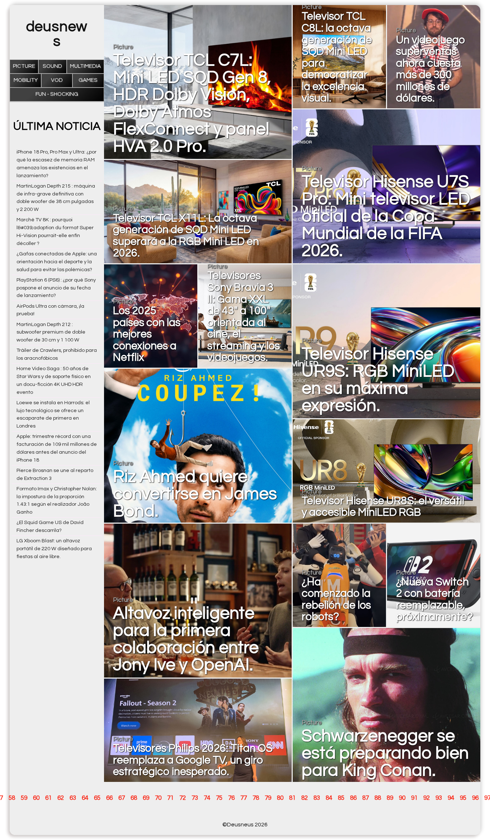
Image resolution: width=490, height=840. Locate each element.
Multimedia (85, 66)
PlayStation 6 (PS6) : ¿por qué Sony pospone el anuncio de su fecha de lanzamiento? (56, 287)
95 (463, 798)
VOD (57, 80)
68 (134, 798)
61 (48, 798)
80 (280, 798)
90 (402, 798)
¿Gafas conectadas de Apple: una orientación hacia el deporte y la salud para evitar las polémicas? (57, 261)
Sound (52, 66)
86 (353, 798)
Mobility (26, 80)
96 (475, 798)
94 (451, 798)
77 (243, 798)
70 (158, 798)
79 (268, 798)
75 (219, 798)
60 (36, 798)
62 (60, 798)
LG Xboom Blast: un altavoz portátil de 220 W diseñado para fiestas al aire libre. (54, 548)
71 (170, 798)
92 (426, 798)
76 (231, 798)
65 (97, 798)
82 (304, 798)
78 (256, 798)
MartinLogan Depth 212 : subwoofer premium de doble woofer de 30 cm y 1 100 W (51, 332)
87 (365, 798)
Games (88, 80)
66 (109, 798)
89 (390, 798)
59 (24, 798)
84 (329, 798)
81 (292, 798)
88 (377, 798)
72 (182, 798)
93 (438, 798)
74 (207, 798)
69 (146, 798)
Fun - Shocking (57, 94)
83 (317, 798)
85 (341, 798)
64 (85, 798)
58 (12, 798)
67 (121, 798)
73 (195, 798)
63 (73, 798)
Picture (24, 66)
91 (414, 798)
